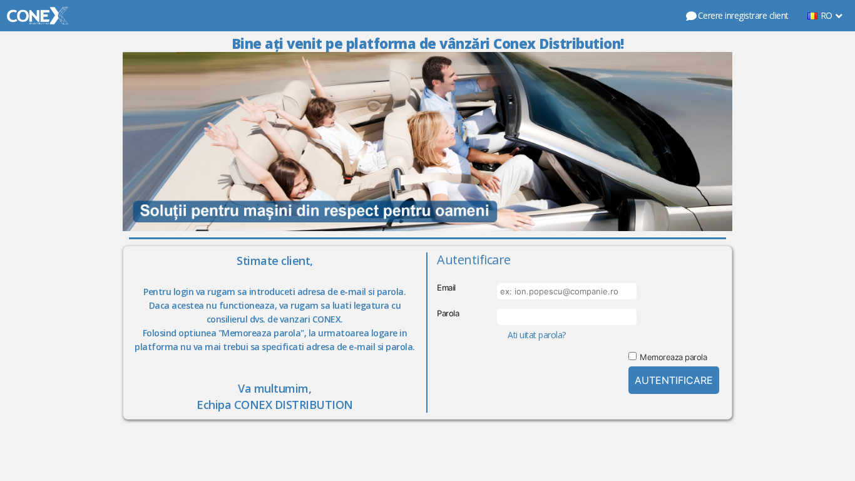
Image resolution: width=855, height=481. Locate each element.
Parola (448, 313)
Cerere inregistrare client (743, 15)
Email (446, 287)
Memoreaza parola (673, 357)
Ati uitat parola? (537, 335)
